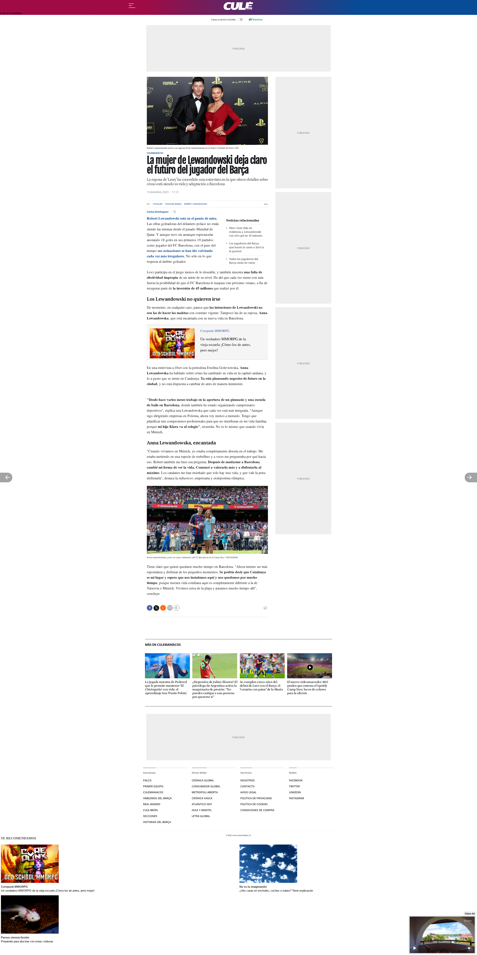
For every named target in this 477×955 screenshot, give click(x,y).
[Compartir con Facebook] (149, 608)
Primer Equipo (153, 786)
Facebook (296, 780)
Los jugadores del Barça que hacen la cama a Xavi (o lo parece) (246, 247)
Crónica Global (203, 780)
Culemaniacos (153, 792)
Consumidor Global (206, 786)
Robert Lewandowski (195, 204)
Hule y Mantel (202, 810)
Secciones (150, 816)
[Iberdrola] (255, 19)
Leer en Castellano (11, 13)
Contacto (247, 786)
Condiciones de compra (257, 810)
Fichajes (157, 204)
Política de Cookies (254, 804)
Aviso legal (248, 792)
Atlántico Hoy (202, 804)
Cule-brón (150, 810)
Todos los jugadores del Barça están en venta (243, 261)
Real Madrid (151, 804)
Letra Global (201, 816)
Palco (147, 780)
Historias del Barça (157, 822)
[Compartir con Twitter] (156, 608)
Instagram (296, 798)
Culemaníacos (155, 153)
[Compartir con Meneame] (163, 608)
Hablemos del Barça (157, 798)
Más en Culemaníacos (163, 645)
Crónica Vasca (202, 798)
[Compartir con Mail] (170, 608)
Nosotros (247, 780)
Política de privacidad (256, 798)
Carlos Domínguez (158, 211)
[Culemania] (238, 6)
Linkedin (295, 792)
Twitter (294, 786)
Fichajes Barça (173, 204)
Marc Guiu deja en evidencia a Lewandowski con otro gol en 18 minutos (245, 231)
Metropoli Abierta (205, 792)
